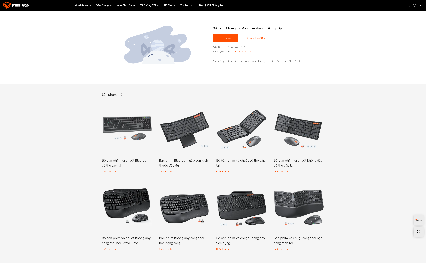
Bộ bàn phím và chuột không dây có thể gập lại (298, 163)
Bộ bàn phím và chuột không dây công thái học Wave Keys (126, 240)
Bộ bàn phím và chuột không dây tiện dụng (240, 240)
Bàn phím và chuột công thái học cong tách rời (298, 240)
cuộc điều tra (109, 171)
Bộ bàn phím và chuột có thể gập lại (240, 163)
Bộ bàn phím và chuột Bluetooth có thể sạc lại (125, 163)
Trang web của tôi (241, 51)
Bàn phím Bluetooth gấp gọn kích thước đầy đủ (183, 163)
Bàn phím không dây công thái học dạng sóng (181, 240)
